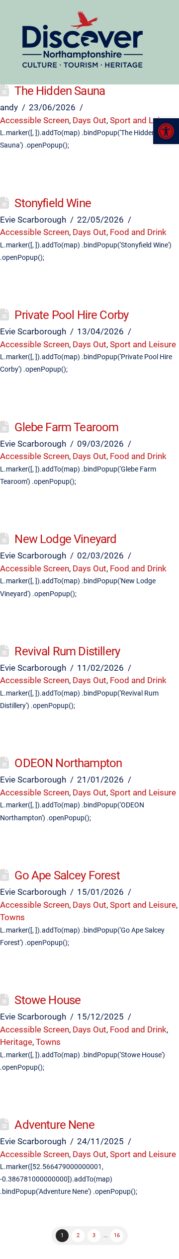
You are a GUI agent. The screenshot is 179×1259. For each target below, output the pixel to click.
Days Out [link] (89, 120)
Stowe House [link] (47, 1000)
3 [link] (93, 1235)
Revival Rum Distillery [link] (67, 651)
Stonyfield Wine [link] (52, 203)
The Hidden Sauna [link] (59, 91)
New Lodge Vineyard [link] (65, 539)
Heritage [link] (16, 1042)
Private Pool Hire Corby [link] (71, 315)
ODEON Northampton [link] (68, 763)
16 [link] (117, 1235)
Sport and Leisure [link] (143, 120)
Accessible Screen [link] (34, 120)
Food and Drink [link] (138, 232)
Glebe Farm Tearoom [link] (66, 427)
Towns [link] (12, 917)
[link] (166, 131)
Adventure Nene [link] (54, 1125)
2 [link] (78, 1235)
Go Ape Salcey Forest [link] (66, 875)
